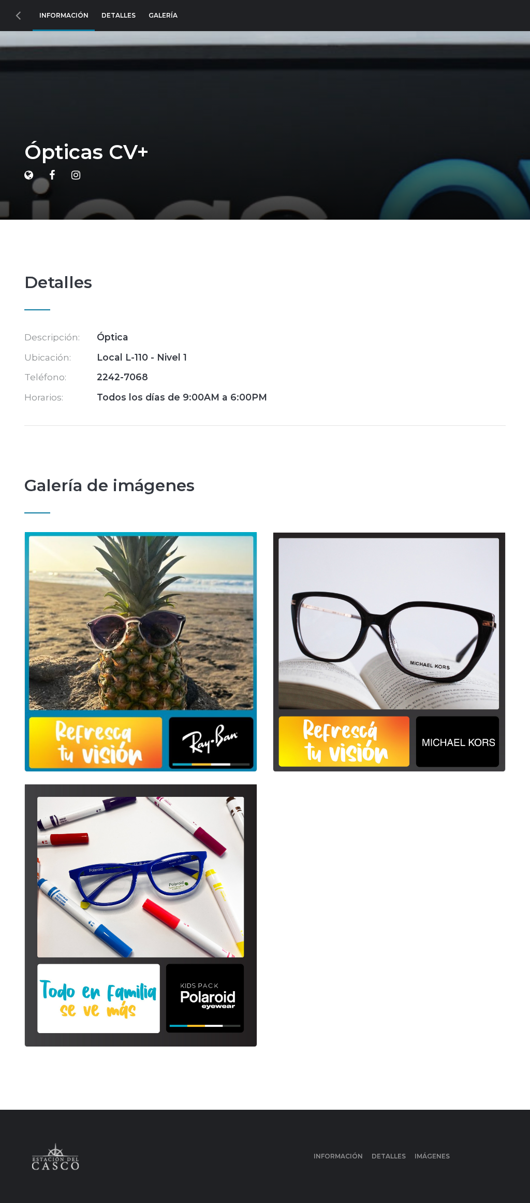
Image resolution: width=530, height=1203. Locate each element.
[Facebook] (52, 175)
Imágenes (432, 1156)
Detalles (118, 15)
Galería (163, 15)
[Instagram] (75, 175)
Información (64, 15)
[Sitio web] (28, 175)
